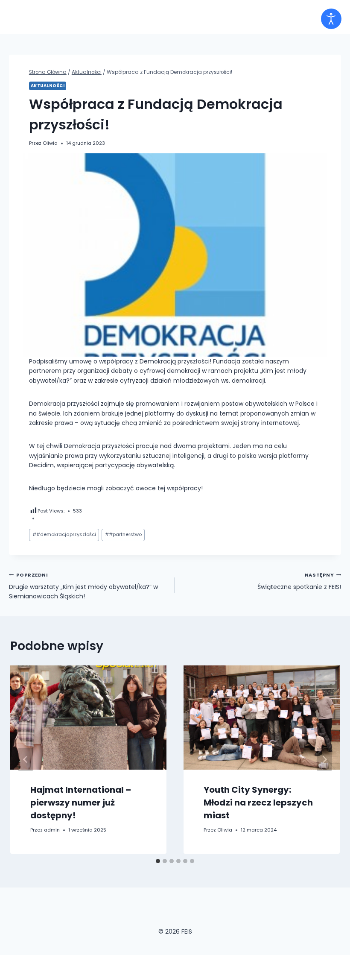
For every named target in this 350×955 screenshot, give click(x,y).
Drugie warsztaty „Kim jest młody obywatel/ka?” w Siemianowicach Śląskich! (83, 586)
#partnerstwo (123, 534)
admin (52, 829)
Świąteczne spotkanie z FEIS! (299, 581)
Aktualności (47, 85)
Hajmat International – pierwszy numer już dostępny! (80, 802)
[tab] (158, 861)
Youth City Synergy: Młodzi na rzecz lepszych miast (258, 802)
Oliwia (50, 143)
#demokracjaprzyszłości (64, 534)
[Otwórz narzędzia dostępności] (331, 19)
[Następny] (324, 759)
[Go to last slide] (25, 759)
